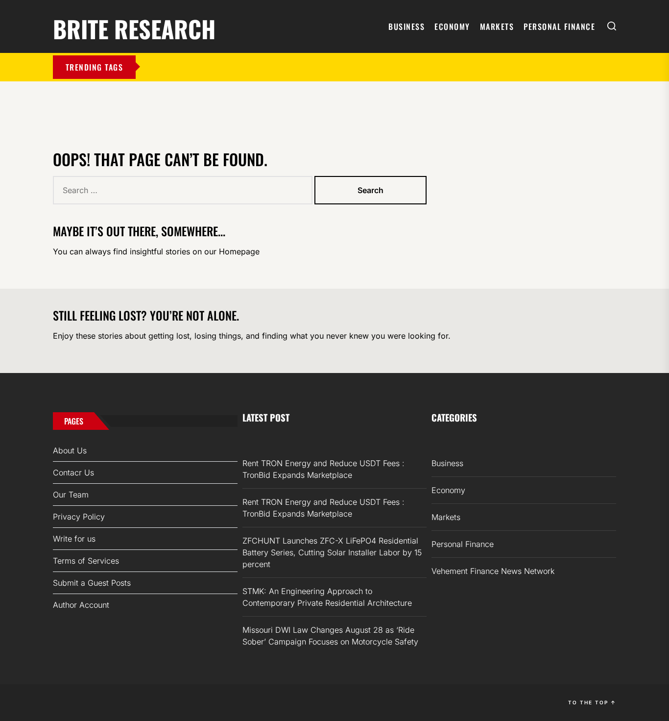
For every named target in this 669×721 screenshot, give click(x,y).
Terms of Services (86, 561)
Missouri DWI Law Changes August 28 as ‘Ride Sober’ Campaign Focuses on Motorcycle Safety (330, 635)
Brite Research (134, 27)
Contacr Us (73, 472)
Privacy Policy (79, 517)
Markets (497, 26)
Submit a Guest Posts (92, 583)
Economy (452, 26)
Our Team (71, 494)
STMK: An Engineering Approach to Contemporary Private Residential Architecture (327, 597)
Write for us (74, 539)
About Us (70, 450)
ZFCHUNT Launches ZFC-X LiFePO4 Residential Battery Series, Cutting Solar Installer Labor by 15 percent (332, 552)
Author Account (81, 605)
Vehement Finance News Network (492, 571)
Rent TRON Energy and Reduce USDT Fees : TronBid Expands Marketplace (323, 469)
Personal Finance (559, 26)
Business (406, 26)
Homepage (239, 251)
